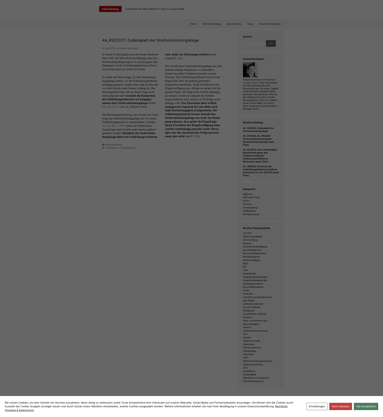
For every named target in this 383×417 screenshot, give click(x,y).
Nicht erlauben (340, 406)
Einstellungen (317, 406)
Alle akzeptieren (366, 406)
